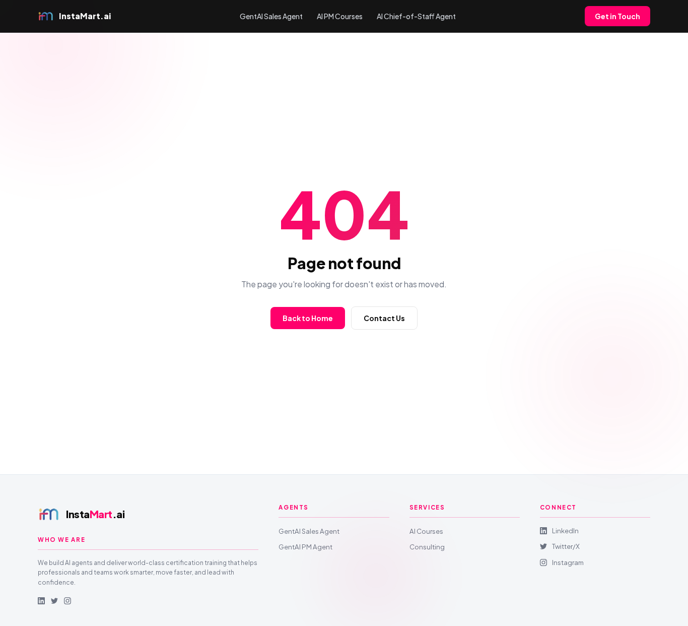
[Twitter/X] (54, 600)
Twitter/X (566, 546)
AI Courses (426, 531)
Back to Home (308, 318)
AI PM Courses (340, 16)
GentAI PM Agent (305, 546)
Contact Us (384, 318)
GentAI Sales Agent (271, 16)
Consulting (427, 546)
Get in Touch (617, 16)
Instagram (568, 562)
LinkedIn (565, 530)
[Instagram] (67, 600)
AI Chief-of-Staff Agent (416, 16)
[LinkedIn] (41, 600)
